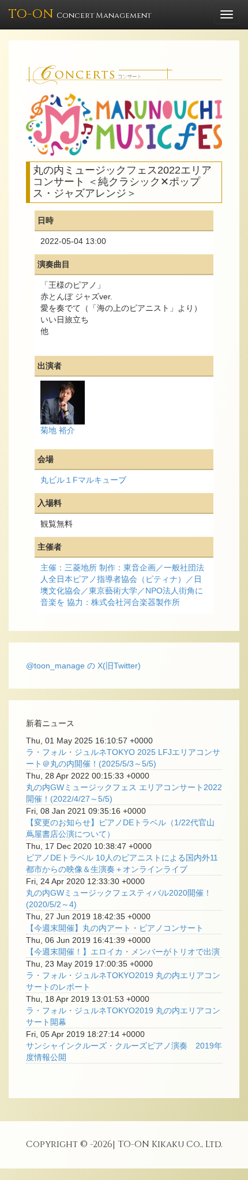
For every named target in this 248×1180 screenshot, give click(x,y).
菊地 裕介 (57, 430)
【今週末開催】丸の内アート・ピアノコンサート (115, 928)
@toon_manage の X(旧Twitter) (83, 665)
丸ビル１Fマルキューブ (83, 479)
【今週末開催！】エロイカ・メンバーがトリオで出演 (123, 951)
